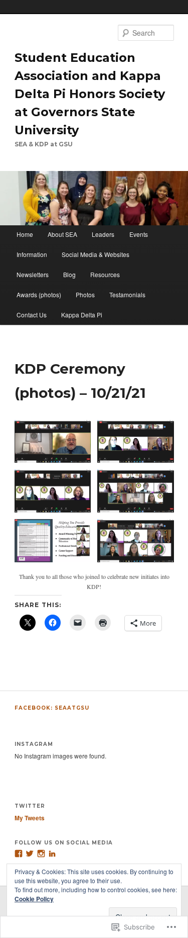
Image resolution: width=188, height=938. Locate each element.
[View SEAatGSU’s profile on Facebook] (19, 853)
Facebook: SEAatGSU (52, 708)
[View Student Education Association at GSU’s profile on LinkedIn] (52, 853)
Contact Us (32, 314)
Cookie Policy (34, 898)
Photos (85, 294)
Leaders (103, 234)
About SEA (62, 234)
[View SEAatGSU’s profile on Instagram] (41, 853)
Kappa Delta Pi (81, 314)
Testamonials (127, 294)
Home (25, 234)
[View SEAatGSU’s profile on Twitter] (30, 853)
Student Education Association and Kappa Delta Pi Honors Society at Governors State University (90, 93)
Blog (69, 274)
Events (138, 234)
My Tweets (30, 817)
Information (32, 254)
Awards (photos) (39, 294)
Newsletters (33, 274)
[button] (53, 441)
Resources (105, 274)
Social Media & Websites (95, 254)
